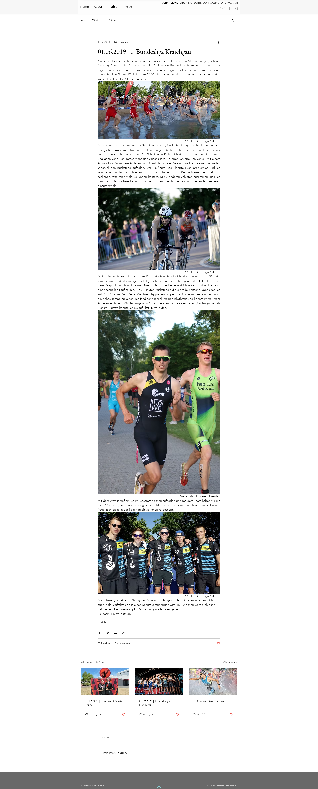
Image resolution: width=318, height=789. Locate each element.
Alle (83, 20)
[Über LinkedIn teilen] (115, 633)
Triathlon (97, 20)
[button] (232, 20)
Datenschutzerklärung (214, 785)
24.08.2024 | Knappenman (208, 701)
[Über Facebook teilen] (99, 633)
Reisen (112, 20)
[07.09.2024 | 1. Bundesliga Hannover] (159, 681)
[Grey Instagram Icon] (236, 9)
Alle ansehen (230, 661)
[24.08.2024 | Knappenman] (213, 681)
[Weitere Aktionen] (218, 42)
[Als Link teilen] (123, 633)
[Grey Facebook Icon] (229, 9)
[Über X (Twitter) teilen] (107, 633)
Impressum (231, 785)
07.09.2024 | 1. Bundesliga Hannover (154, 703)
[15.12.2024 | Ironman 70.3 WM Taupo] (105, 681)
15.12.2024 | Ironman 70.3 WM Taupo (104, 703)
